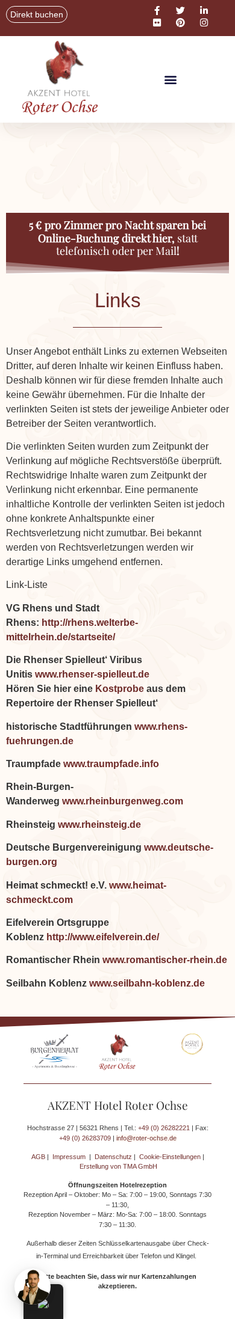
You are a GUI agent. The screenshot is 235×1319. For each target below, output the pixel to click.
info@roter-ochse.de (146, 1138)
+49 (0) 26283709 (85, 1138)
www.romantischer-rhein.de (164, 960)
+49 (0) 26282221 (164, 1127)
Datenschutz (113, 1156)
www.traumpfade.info (111, 764)
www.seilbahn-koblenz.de (147, 983)
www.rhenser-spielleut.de (92, 674)
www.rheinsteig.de (99, 824)
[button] (170, 80)
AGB (38, 1156)
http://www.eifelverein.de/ (102, 937)
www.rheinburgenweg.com (122, 801)
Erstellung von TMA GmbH (118, 1166)
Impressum (69, 1156)
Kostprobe (119, 689)
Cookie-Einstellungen (170, 1156)
